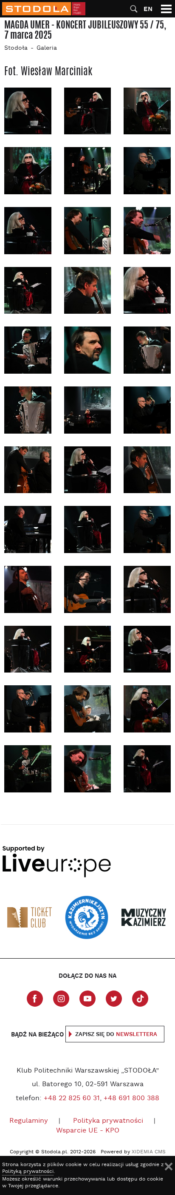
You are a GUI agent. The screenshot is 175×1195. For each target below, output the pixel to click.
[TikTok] (140, 999)
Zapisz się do (116, 1034)
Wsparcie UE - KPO (87, 1130)
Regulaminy (28, 1121)
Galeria (47, 48)
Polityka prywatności (108, 1121)
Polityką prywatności (28, 1171)
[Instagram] (61, 999)
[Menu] (166, 8)
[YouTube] (87, 999)
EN (148, 9)
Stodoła (16, 48)
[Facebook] (35, 999)
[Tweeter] (114, 999)
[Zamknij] (168, 1166)
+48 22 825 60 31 (72, 1098)
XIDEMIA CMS (149, 1152)
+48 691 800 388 (131, 1098)
